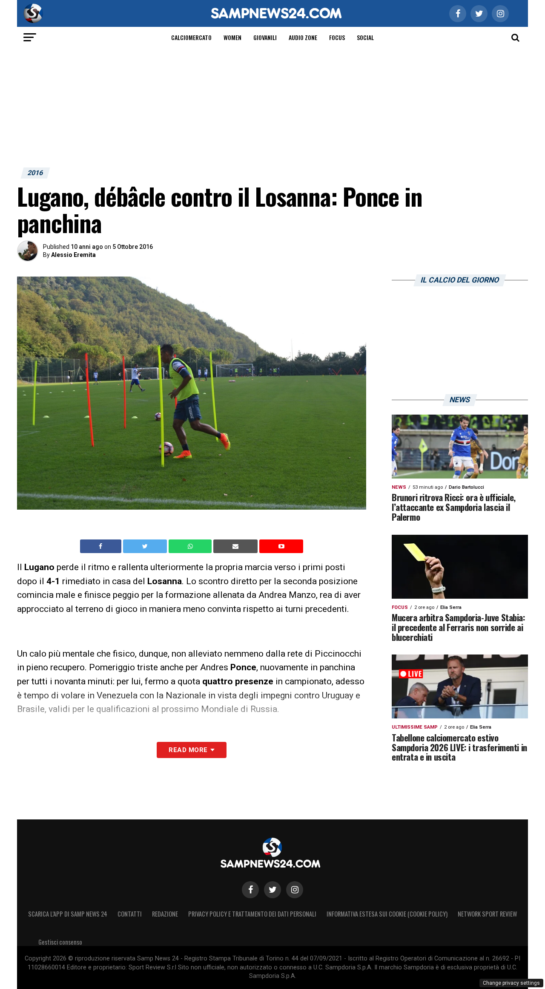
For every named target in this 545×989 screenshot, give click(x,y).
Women (232, 37)
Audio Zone (303, 37)
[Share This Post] (191, 546)
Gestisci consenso (60, 941)
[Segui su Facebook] (250, 889)
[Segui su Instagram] (294, 889)
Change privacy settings (511, 983)
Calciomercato (191, 37)
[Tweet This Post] (146, 546)
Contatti (130, 913)
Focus (337, 37)
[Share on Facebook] (101, 546)
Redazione (165, 913)
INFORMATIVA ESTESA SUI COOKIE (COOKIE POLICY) (387, 913)
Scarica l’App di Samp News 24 (67, 913)
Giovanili (265, 37)
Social (365, 37)
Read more (188, 750)
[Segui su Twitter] (272, 889)
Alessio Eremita (73, 254)
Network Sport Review (487, 913)
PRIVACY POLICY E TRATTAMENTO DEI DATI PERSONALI (252, 913)
